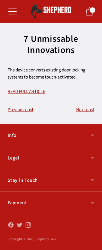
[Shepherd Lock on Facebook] (11, 226)
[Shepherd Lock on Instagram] (28, 226)
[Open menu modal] (12, 11)
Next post (85, 110)
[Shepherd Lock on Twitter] (19, 226)
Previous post (20, 110)
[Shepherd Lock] (51, 11)
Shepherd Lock (45, 239)
